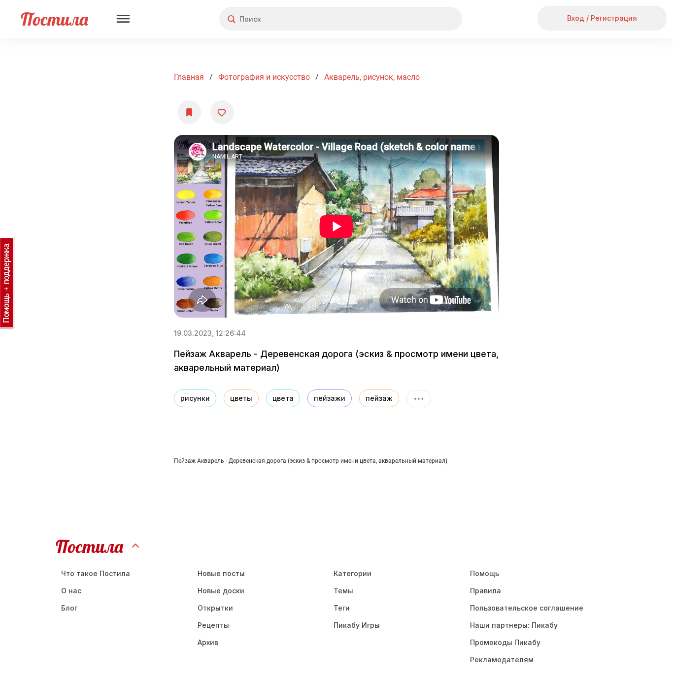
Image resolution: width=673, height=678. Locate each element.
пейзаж (379, 398)
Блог (69, 608)
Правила (485, 590)
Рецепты (213, 625)
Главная (189, 77)
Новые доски (221, 590)
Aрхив (208, 642)
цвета (283, 398)
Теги (342, 608)
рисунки (195, 398)
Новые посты (221, 573)
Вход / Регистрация (602, 18)
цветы (241, 398)
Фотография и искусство (264, 77)
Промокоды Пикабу (505, 642)
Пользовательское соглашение (526, 608)
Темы (343, 590)
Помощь (484, 573)
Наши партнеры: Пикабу (514, 625)
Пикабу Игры (357, 625)
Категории (352, 573)
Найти (417, 19)
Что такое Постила (95, 573)
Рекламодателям (502, 659)
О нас (71, 590)
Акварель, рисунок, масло (372, 77)
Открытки (215, 608)
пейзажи (329, 398)
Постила (54, 19)
